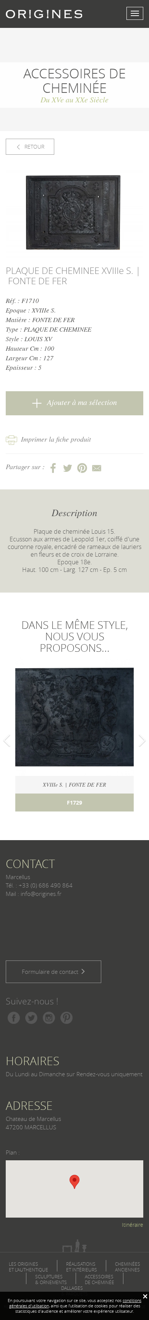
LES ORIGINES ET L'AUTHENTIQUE (28, 1267)
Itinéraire (132, 1224)
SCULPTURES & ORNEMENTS (51, 1279)
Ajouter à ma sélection (81, 402)
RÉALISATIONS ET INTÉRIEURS (81, 1267)
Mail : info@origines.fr (34, 893)
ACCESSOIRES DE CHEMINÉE (99, 1279)
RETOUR (33, 146)
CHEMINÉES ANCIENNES (127, 1267)
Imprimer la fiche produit (56, 439)
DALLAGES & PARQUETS (74, 1291)
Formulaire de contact (51, 971)
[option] (74, 214)
